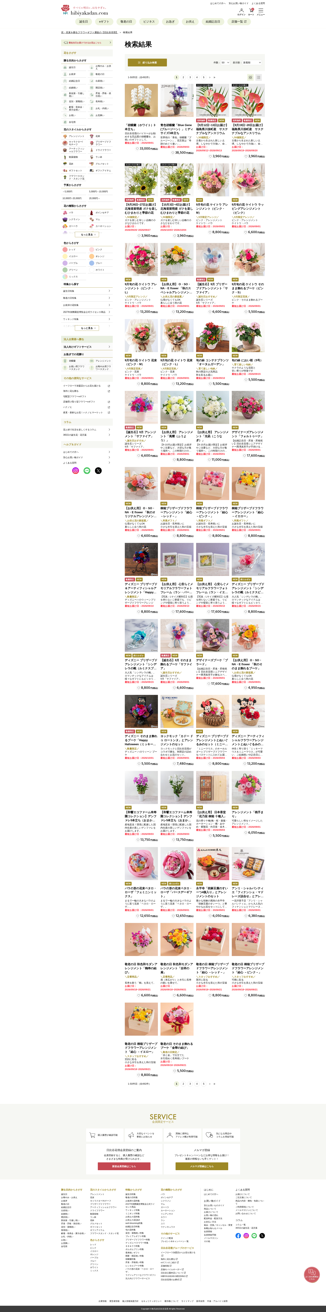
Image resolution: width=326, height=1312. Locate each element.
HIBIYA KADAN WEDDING (173, 1276)
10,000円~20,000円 (72, 198)
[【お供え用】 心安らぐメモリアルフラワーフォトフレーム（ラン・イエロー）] (212, 559)
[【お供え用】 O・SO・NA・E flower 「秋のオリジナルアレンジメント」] (141, 483)
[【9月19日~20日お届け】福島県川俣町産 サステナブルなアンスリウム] (248, 100)
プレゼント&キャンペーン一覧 (175, 1241)
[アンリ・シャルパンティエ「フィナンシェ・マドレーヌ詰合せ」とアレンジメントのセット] (248, 863)
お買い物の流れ (211, 1215)
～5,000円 (67, 191)
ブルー (93, 1261)
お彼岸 (64, 1201)
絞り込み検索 (150, 62)
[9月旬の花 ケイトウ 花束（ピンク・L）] (177, 335)
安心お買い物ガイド (239, 3)
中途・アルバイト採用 (217, 1301)
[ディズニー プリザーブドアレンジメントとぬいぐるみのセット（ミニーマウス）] (212, 711)
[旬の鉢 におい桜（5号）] (248, 335)
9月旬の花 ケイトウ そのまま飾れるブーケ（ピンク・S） (248, 288)
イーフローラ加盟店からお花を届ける (82, 385)
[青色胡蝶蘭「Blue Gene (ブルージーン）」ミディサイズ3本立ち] (177, 100)
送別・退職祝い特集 (134, 1233)
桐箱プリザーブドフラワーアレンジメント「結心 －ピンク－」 (212, 512)
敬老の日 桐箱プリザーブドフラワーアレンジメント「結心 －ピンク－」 (248, 968)
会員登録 (208, 1231)
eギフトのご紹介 (168, 1263)
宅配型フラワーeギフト (74, 396)
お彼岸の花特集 (132, 1201)
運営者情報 (114, 1301)
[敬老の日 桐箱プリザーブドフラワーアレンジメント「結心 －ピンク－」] (248, 939)
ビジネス (149, 21)
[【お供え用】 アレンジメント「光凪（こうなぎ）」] (212, 407)
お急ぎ (170, 21)
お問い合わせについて (246, 1214)
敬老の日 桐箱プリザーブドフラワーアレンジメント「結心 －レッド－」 (212, 968)
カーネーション (168, 1210)
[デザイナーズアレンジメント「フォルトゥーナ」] (248, 407)
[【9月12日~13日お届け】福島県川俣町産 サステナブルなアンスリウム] (212, 100)
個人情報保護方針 (130, 1301)
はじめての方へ (218, 3)
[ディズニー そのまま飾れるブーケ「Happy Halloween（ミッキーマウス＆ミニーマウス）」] (141, 711)
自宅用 (64, 1246)
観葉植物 (94, 1214)
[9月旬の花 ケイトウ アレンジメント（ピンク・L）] (141, 259)
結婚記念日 (213, 21)
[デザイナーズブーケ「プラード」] (212, 635)
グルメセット (96, 1224)
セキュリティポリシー (151, 1301)
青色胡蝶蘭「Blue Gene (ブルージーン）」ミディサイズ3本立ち (176, 129)
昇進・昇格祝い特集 (134, 1262)
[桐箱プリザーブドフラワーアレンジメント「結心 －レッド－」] (177, 483)
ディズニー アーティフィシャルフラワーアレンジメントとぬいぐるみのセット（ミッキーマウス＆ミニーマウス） (248, 744)
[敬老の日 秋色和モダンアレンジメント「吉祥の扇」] (177, 939)
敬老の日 (126, 21)
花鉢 (92, 1220)
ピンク (93, 1248)
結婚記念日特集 (132, 1227)
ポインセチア (167, 1197)
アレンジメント (97, 1194)
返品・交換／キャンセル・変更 (218, 1225)
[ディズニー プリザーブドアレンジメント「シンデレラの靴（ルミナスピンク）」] (248, 559)
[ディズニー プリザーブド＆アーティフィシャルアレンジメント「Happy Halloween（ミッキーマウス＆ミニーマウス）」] (141, 559)
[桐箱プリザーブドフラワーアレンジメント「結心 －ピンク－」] (212, 483)
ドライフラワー (97, 1210)
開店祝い (65, 1217)
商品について (210, 1209)
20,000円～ (94, 198)
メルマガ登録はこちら (202, 1166)
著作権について (171, 1301)
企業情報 (102, 1301)
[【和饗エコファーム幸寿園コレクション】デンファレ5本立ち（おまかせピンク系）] (141, 787)
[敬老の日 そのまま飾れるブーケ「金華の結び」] (177, 1019)
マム (163, 1204)
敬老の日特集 (131, 1197)
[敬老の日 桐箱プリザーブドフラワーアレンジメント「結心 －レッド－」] (212, 939)
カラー (164, 1217)
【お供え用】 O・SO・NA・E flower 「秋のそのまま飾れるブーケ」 (247, 664)
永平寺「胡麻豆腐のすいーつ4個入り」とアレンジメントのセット (212, 892)
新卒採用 (200, 1301)
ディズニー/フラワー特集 (136, 1243)
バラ (163, 1194)
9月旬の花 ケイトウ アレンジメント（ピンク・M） (212, 208)
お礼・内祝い (67, 1237)
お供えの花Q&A (132, 1220)
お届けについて (211, 1212)
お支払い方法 (210, 1222)
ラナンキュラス (168, 1227)
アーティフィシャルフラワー (103, 1207)
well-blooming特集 (134, 1223)
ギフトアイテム (97, 1230)
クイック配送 (167, 1238)
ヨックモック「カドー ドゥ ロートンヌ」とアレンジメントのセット (176, 740)
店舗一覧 (237, 21)
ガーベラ (165, 1207)
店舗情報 (165, 1266)
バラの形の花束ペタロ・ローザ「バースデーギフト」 (176, 892)
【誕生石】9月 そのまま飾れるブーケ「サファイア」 (176, 664)
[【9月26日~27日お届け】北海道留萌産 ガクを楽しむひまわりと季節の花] (141, 179)
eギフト (104, 21)
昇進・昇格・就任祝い (71, 1224)
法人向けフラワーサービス (137, 1278)
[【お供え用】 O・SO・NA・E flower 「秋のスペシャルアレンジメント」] (177, 259)
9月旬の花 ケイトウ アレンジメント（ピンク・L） (141, 288)
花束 (92, 1197)
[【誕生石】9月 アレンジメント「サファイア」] (141, 407)
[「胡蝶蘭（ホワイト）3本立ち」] (141, 100)
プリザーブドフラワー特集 (137, 1240)
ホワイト (94, 1267)
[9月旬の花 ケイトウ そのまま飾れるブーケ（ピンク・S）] (248, 259)
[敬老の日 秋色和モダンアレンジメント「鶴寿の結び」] (141, 939)
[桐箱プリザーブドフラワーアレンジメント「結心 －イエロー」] (248, 483)
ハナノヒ (67, 407)
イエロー (94, 1251)
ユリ (163, 1224)
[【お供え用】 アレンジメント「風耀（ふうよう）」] (177, 407)
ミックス (94, 1271)
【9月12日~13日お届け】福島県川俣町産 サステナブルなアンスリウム (212, 129)
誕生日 (83, 21)
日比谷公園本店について (172, 1273)
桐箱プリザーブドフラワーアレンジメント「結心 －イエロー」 (248, 512)
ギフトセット (96, 1227)
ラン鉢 (93, 1217)
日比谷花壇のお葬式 (170, 1280)
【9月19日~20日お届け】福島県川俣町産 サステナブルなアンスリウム (248, 129)
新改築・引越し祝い (70, 1220)
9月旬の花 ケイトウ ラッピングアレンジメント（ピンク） (248, 208)
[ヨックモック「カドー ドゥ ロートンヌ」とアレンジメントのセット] (177, 711)
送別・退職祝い (68, 1227)
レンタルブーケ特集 (134, 1266)
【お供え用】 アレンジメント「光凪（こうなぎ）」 (212, 436)
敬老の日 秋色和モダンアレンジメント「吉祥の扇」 (176, 968)
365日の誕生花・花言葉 (75, 435)
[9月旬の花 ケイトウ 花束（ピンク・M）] (141, 335)
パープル (94, 1258)
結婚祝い (65, 1214)
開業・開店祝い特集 (134, 1256)
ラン (163, 1220)
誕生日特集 (130, 1194)
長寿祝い (65, 1230)
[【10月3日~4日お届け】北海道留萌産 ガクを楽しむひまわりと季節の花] (177, 179)
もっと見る (87, 234)
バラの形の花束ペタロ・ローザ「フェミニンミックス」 (141, 892)
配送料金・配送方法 (213, 1218)
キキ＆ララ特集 (132, 1246)
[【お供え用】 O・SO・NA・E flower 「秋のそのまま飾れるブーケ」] (248, 635)
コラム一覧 (241, 1225)
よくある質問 (258, 3)
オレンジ (94, 1254)
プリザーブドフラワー (100, 1204)
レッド (93, 1245)
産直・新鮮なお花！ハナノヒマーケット (83, 412)
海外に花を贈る (71, 391)
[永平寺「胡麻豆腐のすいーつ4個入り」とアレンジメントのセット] (212, 863)
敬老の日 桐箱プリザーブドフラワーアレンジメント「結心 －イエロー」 (141, 1048)
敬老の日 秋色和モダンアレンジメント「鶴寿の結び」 (141, 968)
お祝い (64, 1240)
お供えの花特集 (132, 1217)
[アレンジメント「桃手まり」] (248, 787)
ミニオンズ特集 (132, 1214)
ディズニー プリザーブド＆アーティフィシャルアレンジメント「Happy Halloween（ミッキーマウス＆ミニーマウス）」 (141, 592)
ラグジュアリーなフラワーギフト (140, 1275)
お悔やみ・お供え (69, 1197)
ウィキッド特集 (132, 1210)
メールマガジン (211, 1238)
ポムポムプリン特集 (134, 1249)
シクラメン (166, 1201)
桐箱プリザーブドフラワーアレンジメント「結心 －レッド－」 (176, 512)
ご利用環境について (245, 1207)
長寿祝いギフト (132, 1253)
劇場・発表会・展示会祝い (73, 1233)
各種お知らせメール (213, 1228)
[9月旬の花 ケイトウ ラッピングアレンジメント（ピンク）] (248, 179)
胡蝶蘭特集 (130, 1259)
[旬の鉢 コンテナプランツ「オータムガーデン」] (212, 335)
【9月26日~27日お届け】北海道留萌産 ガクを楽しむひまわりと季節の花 (141, 208)
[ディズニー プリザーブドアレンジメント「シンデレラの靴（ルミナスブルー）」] (141, 635)
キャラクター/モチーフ (100, 1201)
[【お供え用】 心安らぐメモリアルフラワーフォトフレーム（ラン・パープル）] (177, 559)
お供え (190, 21)
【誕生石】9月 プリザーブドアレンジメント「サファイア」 (212, 288)
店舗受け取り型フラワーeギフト (79, 401)
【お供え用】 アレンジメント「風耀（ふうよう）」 (176, 436)
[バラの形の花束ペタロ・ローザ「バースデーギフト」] (177, 863)
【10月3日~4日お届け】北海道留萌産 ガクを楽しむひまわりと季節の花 (176, 208)
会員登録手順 (210, 1235)
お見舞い (65, 1243)
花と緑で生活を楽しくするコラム (79, 429)
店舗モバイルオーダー (171, 1269)
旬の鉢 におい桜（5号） (247, 360)
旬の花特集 (130, 1230)
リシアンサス (167, 1214)
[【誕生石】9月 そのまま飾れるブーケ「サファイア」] (177, 635)
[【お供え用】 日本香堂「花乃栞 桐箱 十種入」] (212, 787)
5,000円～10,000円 (98, 191)
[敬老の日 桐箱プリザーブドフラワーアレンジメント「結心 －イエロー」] (141, 1019)
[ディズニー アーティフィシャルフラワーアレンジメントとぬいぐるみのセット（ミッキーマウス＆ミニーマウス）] (248, 711)
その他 (207, 1241)
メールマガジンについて (247, 1210)
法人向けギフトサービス (78, 346)
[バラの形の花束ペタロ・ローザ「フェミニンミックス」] (141, 863)
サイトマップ (187, 1301)
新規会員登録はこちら (124, 1166)
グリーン (94, 1264)
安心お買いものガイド (214, 1205)
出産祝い (65, 1210)
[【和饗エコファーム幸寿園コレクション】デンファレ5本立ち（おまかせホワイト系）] (177, 787)
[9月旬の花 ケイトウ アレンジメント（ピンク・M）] (212, 179)
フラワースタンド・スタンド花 (104, 1233)
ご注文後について (244, 1197)
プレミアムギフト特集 (135, 1236)
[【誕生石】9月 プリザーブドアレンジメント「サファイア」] (212, 259)
